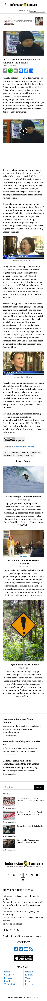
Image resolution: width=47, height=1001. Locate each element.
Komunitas (30, 974)
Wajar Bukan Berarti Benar (24, 664)
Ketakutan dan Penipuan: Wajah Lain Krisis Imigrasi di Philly (29, 813)
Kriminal (25, 452)
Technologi (9, 984)
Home (7, 971)
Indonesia (14, 452)
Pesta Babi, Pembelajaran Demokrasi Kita (22, 743)
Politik (7, 980)
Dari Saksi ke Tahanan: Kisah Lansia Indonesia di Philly (28, 841)
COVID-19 (9, 974)
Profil (28, 980)
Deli (5, 452)
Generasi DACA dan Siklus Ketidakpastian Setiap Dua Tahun (21, 762)
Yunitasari (29, 455)
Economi (8, 977)
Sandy (20, 455)
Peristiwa (29, 984)
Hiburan (29, 971)
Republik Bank (9, 455)
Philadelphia (36, 452)
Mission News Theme (15, 997)
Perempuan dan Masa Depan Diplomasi (18, 720)
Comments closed (10, 735)
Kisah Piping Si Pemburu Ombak (23, 496)
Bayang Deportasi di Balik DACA (30, 826)
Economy (31, 446)
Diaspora (18, 446)
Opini (27, 977)
